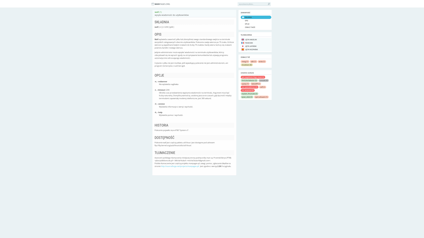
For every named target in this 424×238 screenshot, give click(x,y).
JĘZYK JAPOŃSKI (250, 46)
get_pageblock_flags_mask (253, 77)
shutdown (247, 65)
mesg (245, 61)
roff (262, 87)
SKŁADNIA (248, 17)
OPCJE (247, 24)
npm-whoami (261, 97)
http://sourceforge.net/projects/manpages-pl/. (180, 166)
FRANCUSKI (249, 43)
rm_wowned (248, 90)
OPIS (246, 21)
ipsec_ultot (247, 97)
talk (253, 61)
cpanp (245, 84)
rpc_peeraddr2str (249, 87)
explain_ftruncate (249, 94)
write (262, 61)
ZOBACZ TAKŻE (250, 27)
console (264, 80)
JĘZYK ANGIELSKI (251, 40)
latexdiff (256, 84)
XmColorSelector (249, 80)
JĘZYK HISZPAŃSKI (251, 50)
